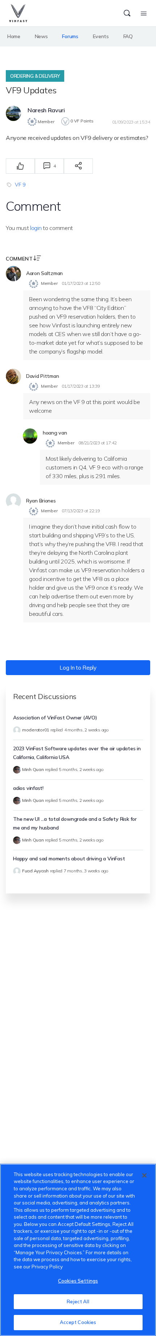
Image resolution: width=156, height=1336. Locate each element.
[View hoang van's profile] (30, 436)
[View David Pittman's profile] (13, 376)
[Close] (144, 1175)
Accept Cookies (78, 1322)
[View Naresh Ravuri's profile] (13, 113)
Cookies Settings (78, 1281)
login (35, 227)
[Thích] (20, 166)
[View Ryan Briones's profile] (13, 501)
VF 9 (20, 184)
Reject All (78, 1301)
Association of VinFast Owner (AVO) (55, 717)
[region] (78, 1250)
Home (13, 36)
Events (101, 36)
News (41, 36)
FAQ (128, 36)
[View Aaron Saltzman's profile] (13, 273)
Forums (70, 36)
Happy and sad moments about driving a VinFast (69, 858)
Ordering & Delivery (35, 76)
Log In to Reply (77, 667)
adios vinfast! (28, 788)
